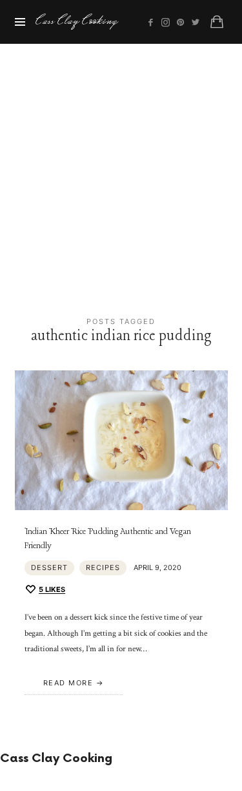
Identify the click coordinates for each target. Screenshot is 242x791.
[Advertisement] (121, 171)
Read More (68, 682)
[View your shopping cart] (216, 21)
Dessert (49, 567)
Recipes (103, 567)
